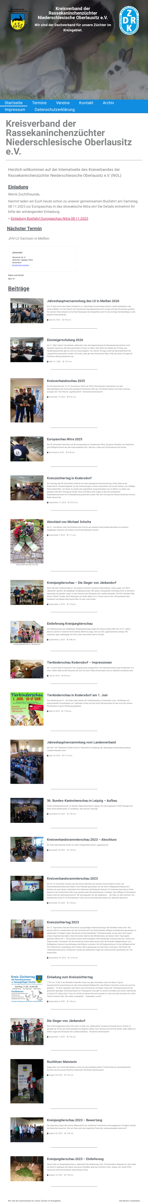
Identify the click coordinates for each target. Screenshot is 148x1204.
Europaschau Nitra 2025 (64, 439)
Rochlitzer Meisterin (62, 1062)
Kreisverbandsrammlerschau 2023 (72, 878)
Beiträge (18, 288)
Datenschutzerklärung (55, 109)
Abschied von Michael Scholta (69, 522)
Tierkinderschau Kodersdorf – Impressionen (79, 662)
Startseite (14, 103)
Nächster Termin (24, 228)
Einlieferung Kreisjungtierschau (70, 624)
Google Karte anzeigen (20, 265)
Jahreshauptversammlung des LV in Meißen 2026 (83, 301)
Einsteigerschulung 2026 (65, 340)
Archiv (108, 103)
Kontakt (86, 103)
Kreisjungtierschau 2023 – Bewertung (74, 1120)
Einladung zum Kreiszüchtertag (70, 977)
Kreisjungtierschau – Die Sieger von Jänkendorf (81, 583)
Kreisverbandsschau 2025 (66, 381)
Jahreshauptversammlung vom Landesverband (81, 742)
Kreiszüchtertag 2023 (63, 922)
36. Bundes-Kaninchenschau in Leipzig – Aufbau (82, 801)
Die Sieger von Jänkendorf (66, 1021)
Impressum (15, 109)
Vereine (63, 103)
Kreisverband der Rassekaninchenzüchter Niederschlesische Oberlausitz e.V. (73, 13)
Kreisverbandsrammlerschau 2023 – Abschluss (82, 840)
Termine (39, 103)
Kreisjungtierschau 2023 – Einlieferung (75, 1159)
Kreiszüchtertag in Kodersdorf (69, 478)
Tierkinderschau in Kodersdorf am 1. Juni (77, 695)
